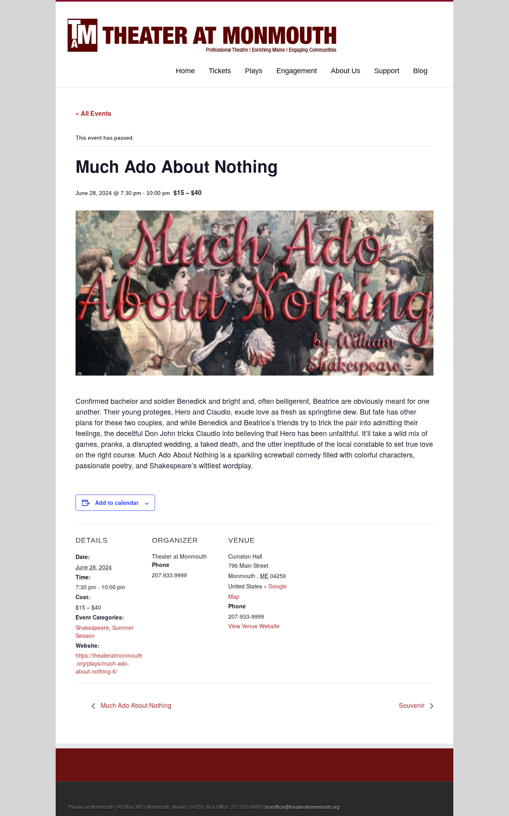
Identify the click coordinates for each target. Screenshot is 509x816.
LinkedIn (414, 8)
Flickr (381, 9)
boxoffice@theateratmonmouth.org (302, 807)
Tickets (220, 71)
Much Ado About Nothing (135, 705)
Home (185, 71)
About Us (345, 71)
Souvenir (412, 705)
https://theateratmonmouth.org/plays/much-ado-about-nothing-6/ (109, 663)
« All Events (93, 113)
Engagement (296, 71)
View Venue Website (254, 626)
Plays (253, 71)
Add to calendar (116, 502)
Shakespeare (92, 627)
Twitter (427, 9)
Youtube (398, 11)
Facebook (439, 9)
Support (386, 71)
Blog (420, 71)
